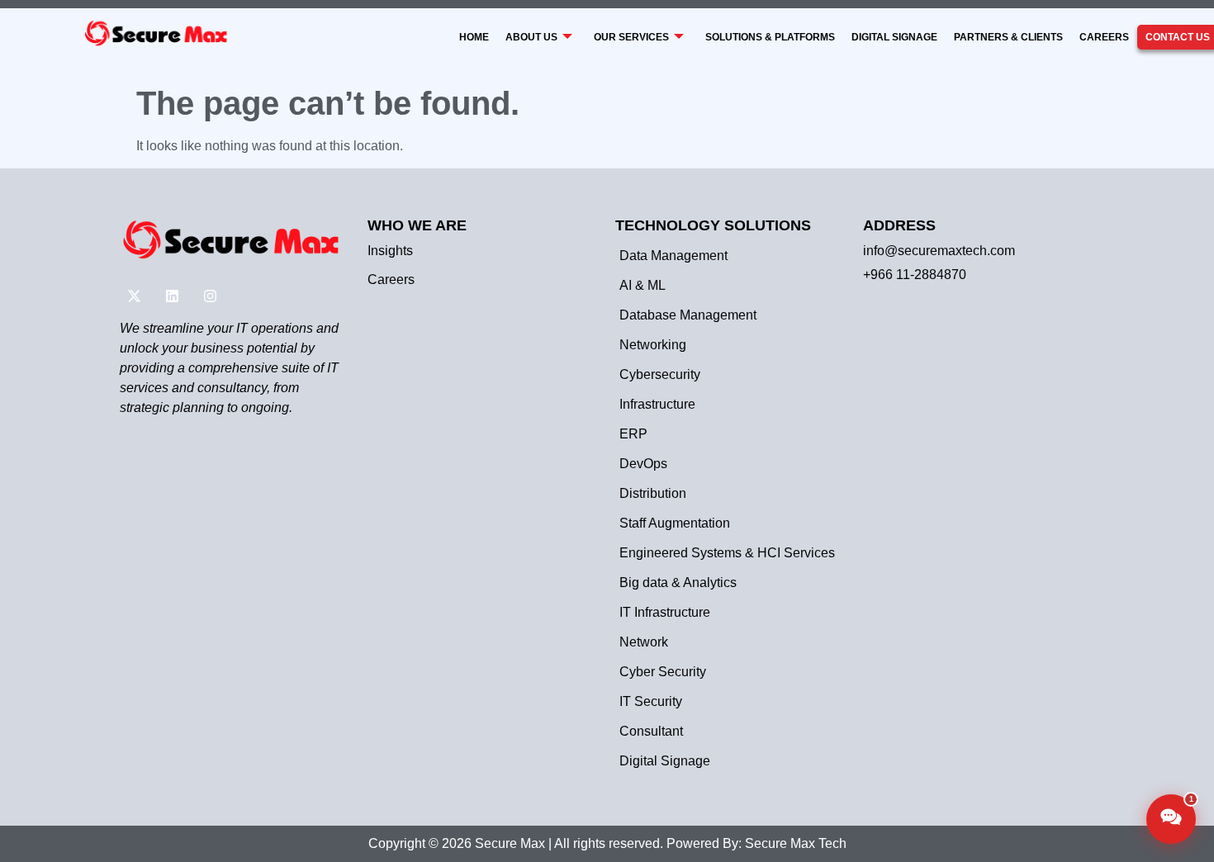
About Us (531, 37)
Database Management (687, 315)
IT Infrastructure (664, 612)
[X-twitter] (134, 296)
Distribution (652, 493)
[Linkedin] (172, 296)
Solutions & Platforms (770, 37)
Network (643, 642)
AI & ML (642, 285)
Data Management (673, 256)
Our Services (631, 37)
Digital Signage (894, 37)
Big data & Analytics (678, 582)
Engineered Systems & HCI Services (727, 553)
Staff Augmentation (674, 523)
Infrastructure (657, 404)
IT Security (650, 701)
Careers (1104, 37)
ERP (633, 434)
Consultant (651, 731)
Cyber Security (662, 672)
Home (474, 37)
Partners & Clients (1008, 37)
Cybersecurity (659, 374)
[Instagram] (210, 296)
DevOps (643, 464)
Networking (652, 345)
